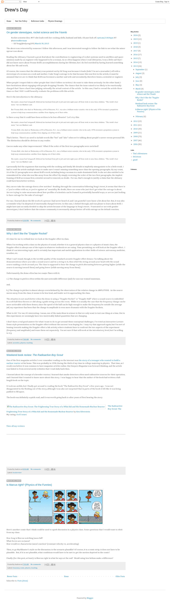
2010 (135, 129)
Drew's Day (16, 9)
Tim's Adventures (140, 154)
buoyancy (16, 568)
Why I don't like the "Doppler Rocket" (27, 233)
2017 (135, 51)
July (137, 77)
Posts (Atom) (22, 581)
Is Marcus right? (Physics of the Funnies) (29, 484)
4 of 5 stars (21, 415)
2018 (135, 47)
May (137, 85)
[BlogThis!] (48, 221)
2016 (135, 55)
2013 (135, 66)
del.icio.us (137, 157)
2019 (135, 43)
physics (23, 343)
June (138, 81)
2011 (135, 125)
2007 (135, 141)
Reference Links (37, 21)
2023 (135, 39)
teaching (29, 343)
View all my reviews (15, 426)
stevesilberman (20, 41)
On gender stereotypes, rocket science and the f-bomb (36, 32)
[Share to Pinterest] (54, 221)
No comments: (36, 221)
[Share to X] (50, 221)
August (139, 73)
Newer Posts (12, 576)
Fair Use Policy (21, 21)
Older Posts (120, 576)
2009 (135, 133)
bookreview (17, 472)
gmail (135, 160)
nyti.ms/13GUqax (105, 38)
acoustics (16, 343)
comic (22, 568)
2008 (135, 137)
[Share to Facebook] (52, 221)
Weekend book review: (34, 355)
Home (9, 21)
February (140, 117)
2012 (135, 121)
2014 (135, 62)
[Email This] (46, 221)
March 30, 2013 (42, 44)
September (140, 70)
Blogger (90, 598)
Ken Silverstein (83, 412)
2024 (135, 35)
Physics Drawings (55, 21)
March (138, 89)
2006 (135, 144)
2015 (135, 58)
